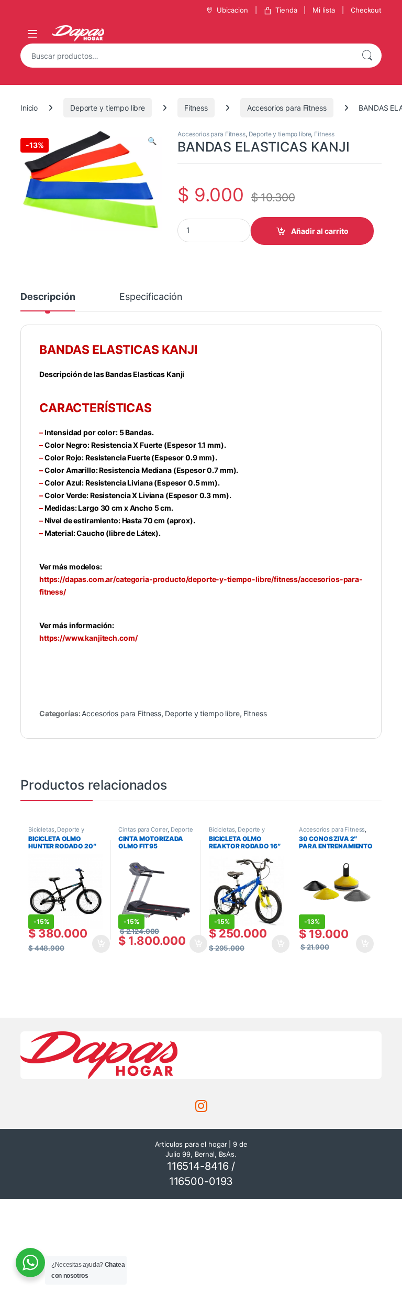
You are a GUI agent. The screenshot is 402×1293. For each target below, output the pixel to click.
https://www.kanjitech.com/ (88, 637)
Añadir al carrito (320, 231)
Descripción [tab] (47, 297)
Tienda (286, 10)
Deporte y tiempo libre (107, 107)
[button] (152, 141)
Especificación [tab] (150, 297)
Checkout (366, 10)
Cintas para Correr (142, 829)
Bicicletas (41, 829)
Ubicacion (232, 10)
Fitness (196, 107)
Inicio (29, 107)
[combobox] (186, 56)
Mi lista (323, 10)
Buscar (367, 56)
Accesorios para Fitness (287, 107)
